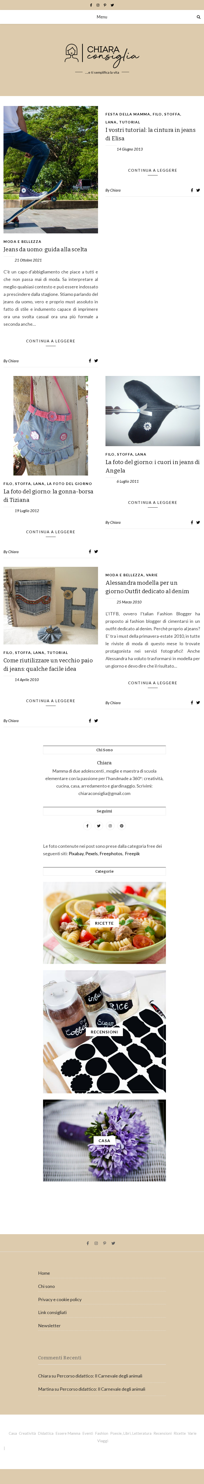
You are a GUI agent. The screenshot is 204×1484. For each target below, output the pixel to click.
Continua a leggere (50, 341)
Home (44, 1273)
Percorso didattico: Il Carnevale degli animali (99, 1375)
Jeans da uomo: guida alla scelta (45, 249)
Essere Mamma (67, 1433)
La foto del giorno (69, 483)
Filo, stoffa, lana (24, 483)
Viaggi (102, 1440)
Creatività (27, 1433)
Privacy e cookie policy (60, 1299)
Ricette (180, 1433)
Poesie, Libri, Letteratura (131, 1433)
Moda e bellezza (22, 241)
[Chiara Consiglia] (102, 60)
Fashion (101, 1433)
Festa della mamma (127, 114)
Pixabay (76, 853)
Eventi (87, 1433)
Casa (13, 1433)
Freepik (132, 853)
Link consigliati (52, 1312)
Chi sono (46, 1286)
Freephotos (111, 853)
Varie (152, 575)
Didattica (45, 1433)
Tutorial (129, 122)
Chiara (13, 361)
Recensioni (162, 1433)
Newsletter (49, 1325)
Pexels (91, 853)
